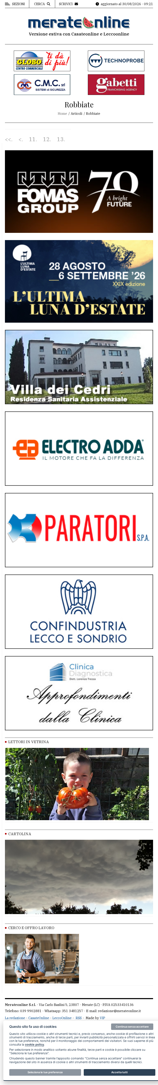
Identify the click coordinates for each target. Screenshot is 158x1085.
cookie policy (34, 1044)
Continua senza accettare (132, 1026)
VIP (102, 1018)
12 (46, 139)
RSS (79, 1018)
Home (62, 113)
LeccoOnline (62, 1018)
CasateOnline (38, 1018)
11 (32, 139)
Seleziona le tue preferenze (45, 1072)
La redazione (15, 1018)
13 (60, 139)
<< (8, 139)
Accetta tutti (119, 1072)
